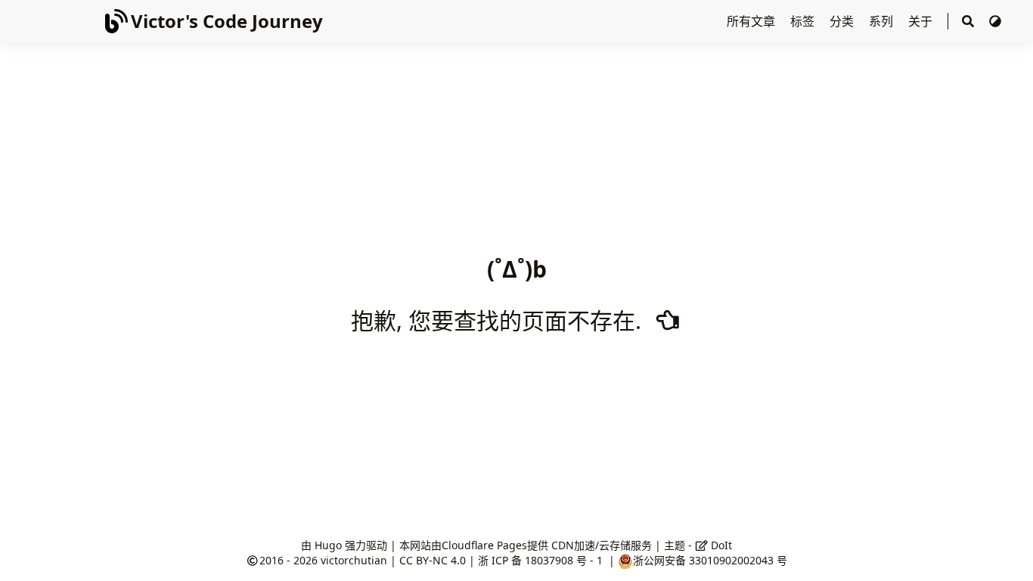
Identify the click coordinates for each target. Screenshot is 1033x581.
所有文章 (752, 21)
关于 (921, 21)
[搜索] (968, 21)
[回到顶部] (1006, 554)
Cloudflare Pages (484, 545)
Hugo (328, 545)
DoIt (720, 545)
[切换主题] (995, 21)
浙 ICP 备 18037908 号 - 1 (542, 560)
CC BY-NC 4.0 (432, 560)
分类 (843, 21)
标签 (803, 21)
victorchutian (354, 560)
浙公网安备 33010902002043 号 (710, 560)
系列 (882, 21)
